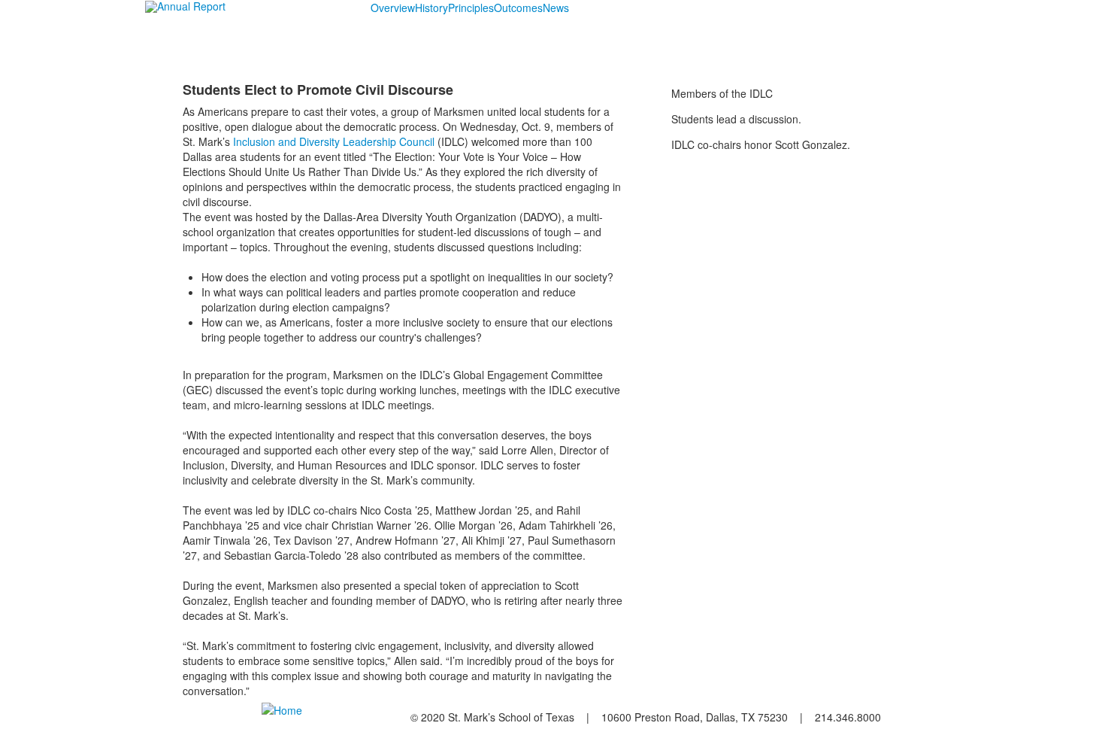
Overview (393, 7)
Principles (471, 7)
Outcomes (518, 7)
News (556, 7)
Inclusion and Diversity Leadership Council (333, 141)
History (431, 7)
